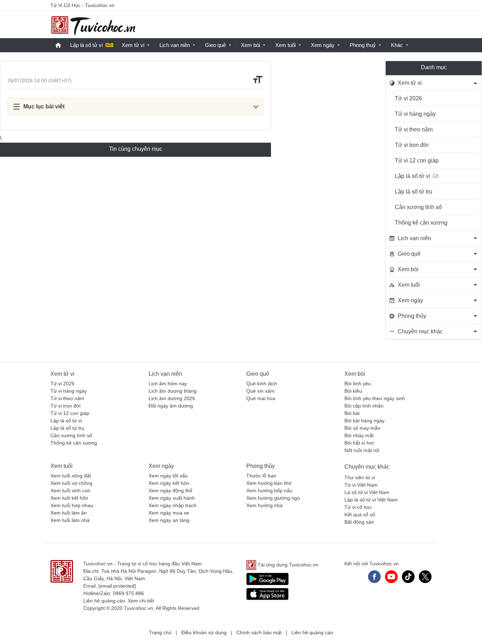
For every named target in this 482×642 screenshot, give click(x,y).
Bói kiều (353, 391)
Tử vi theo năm (414, 129)
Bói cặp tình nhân (364, 406)
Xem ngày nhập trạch (173, 505)
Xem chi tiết (141, 601)
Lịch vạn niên (174, 45)
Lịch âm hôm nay (168, 383)
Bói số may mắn (362, 428)
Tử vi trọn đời (412, 145)
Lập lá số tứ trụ (413, 192)
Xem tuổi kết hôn (69, 498)
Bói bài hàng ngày (364, 420)
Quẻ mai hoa (260, 398)
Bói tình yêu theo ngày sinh (374, 398)
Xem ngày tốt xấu (168, 475)
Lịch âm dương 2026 (172, 398)
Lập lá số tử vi (86, 45)
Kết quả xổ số (359, 514)
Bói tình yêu (357, 383)
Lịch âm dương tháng (173, 391)
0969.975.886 (128, 593)
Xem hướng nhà (264, 505)
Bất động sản (359, 522)
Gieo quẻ (215, 45)
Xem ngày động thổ (170, 490)
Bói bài (352, 413)
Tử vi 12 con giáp (417, 160)
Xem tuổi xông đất (70, 475)
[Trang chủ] (93, 25)
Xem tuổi (285, 45)
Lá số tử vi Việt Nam (367, 492)
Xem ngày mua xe (169, 513)
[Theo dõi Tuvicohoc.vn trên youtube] (391, 576)
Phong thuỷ (363, 45)
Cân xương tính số (418, 207)
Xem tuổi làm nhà (70, 520)
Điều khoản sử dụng (204, 632)
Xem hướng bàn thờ (268, 483)
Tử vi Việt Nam (361, 485)
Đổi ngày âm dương (171, 406)
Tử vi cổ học (358, 507)
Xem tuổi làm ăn (68, 513)
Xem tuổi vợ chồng (71, 483)
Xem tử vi (133, 45)
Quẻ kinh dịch (261, 383)
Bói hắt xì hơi (359, 443)
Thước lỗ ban (261, 475)
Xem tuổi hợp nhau (71, 505)
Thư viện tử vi (359, 477)
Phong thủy (260, 466)
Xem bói (250, 45)
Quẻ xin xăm (260, 391)
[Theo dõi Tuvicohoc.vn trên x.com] (425, 576)
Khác (397, 45)
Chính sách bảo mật (259, 632)
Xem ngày (323, 45)
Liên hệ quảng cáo (312, 632)
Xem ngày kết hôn (169, 483)
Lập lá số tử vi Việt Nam (371, 500)
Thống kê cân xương (421, 223)
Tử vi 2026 (408, 98)
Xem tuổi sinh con (70, 490)
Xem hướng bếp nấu (269, 490)
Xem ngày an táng (169, 520)
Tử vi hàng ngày (415, 114)
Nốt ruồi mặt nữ (361, 450)
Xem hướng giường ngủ (273, 498)
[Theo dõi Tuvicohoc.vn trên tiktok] (408, 576)
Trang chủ (160, 632)
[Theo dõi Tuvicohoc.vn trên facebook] (374, 576)
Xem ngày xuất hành (172, 498)
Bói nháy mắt (359, 435)
